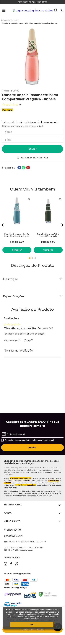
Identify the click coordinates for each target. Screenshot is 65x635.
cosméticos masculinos (25, 485)
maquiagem (53, 481)
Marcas (7, 20)
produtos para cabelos (20, 478)
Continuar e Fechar (33, 629)
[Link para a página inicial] (2, 20)
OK (31, 624)
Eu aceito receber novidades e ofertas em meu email (29, 440)
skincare (7, 483)
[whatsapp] (24, 168)
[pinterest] (28, 168)
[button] (1, 10)
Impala (14, 20)
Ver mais (7, 109)
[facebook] (19, 168)
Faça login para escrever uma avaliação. (24, 334)
